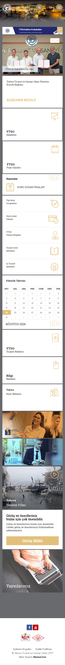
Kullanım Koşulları (22, 649)
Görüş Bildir (32, 540)
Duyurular (12, 178)
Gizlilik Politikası (43, 649)
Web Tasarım (26, 657)
